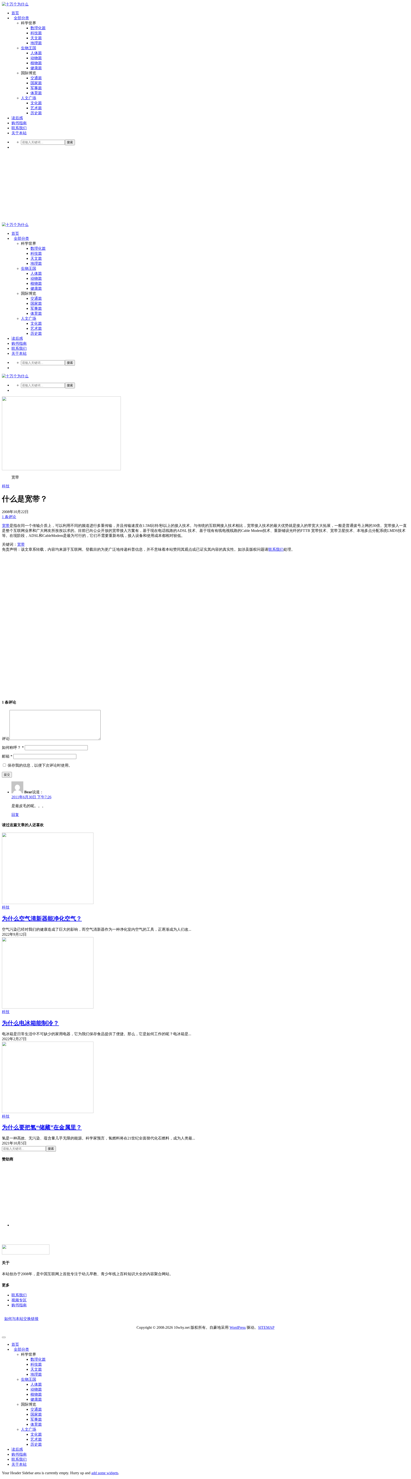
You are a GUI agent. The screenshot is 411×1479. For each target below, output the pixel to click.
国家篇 (36, 83)
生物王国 (28, 48)
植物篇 (36, 63)
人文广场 (28, 98)
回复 (15, 815)
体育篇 (36, 93)
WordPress (238, 1327)
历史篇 (36, 113)
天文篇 (36, 38)
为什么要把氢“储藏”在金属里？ (42, 1127)
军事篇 (36, 88)
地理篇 (36, 43)
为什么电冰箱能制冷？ (30, 1023)
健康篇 (36, 68)
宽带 (6, 526)
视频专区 (19, 1300)
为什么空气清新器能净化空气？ (42, 918)
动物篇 (36, 58)
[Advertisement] (205, 186)
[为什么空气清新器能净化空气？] (47, 903)
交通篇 (36, 78)
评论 (6, 739)
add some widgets (104, 1473)
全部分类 (21, 18)
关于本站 (19, 133)
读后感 (17, 118)
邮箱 (7, 756)
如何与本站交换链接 (21, 1319)
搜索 (70, 142)
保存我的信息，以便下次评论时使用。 (40, 765)
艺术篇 (36, 108)
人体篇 (36, 53)
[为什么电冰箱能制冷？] (47, 1007)
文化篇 (36, 103)
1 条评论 (9, 517)
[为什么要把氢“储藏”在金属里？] (47, 1112)
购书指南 (19, 123)
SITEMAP (266, 1327)
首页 (15, 13)
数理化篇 (38, 28)
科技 (6, 486)
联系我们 (19, 128)
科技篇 (36, 33)
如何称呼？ (13, 747)
